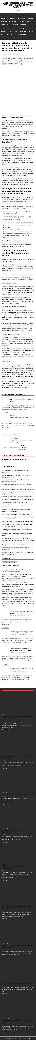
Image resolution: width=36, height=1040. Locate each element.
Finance (21, 21)
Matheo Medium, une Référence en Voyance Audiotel (18, 794)
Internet (14, 28)
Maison (10, 31)
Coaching (30, 18)
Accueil (3, 15)
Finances (28, 21)
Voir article (5, 729)
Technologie (5, 38)
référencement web (8, 62)
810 (15, 434)
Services (9, 34)
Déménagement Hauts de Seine (10, 570)
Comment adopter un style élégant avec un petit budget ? (17, 496)
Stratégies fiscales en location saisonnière (13, 545)
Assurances (12, 18)
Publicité (32, 31)
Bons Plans (21, 18)
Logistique (31, 28)
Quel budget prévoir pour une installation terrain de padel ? (17, 521)
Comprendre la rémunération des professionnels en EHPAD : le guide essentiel (18, 717)
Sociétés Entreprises (20, 34)
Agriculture (25, 15)
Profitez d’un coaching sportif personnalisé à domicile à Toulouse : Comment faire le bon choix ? (18, 603)
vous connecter (12, 463)
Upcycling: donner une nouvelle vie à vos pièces (14, 502)
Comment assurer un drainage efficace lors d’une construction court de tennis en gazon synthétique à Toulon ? (18, 540)
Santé (3, 34)
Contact (10, 15)
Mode (16, 31)
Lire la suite (5, 412)
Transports (29, 38)
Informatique (5, 28)
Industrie (23, 25)
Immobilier (15, 25)
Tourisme (20, 38)
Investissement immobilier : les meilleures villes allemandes (18, 489)
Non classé (23, 31)
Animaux (3, 18)
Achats (18, 15)
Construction (5, 21)
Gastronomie (5, 25)
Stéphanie (16, 54)
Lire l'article (5, 627)
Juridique (22, 28)
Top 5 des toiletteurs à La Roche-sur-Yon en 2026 (15, 514)
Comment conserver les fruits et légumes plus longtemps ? (18, 499)
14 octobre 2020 (7, 54)
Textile (13, 38)
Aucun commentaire (22, 634)
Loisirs (3, 31)
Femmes (14, 21)
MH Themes (28, 1038)
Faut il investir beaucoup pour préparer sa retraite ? (17, 983)
